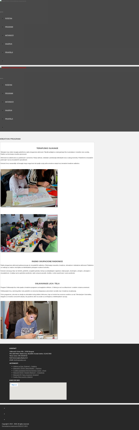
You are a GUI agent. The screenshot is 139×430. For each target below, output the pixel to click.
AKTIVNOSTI (9, 35)
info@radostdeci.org (20, 360)
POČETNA (8, 18)
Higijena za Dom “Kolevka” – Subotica (25, 366)
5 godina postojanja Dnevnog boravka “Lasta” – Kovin (29, 370)
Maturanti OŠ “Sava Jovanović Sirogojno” (26, 375)
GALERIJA (8, 44)
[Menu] (1, 78)
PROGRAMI (9, 27)
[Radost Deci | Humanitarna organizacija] (13, 1)
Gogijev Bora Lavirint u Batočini (23, 377)
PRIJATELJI (9, 52)
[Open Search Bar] (1, 6)
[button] (13, 27)
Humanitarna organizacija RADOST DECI (15, 426)
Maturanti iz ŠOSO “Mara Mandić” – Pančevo (27, 368)
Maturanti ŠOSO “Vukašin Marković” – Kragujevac (28, 373)
